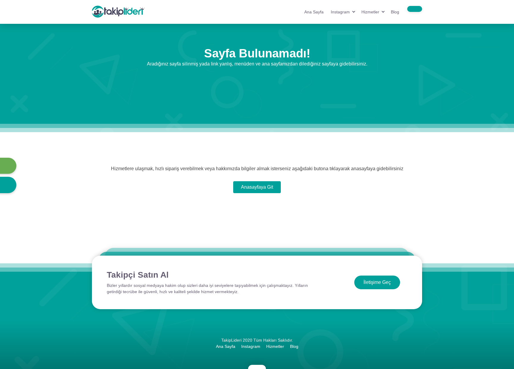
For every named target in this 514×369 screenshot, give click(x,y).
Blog (395, 12)
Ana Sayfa (314, 12)
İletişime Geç (377, 282)
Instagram (340, 12)
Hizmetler (370, 12)
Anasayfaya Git (257, 187)
